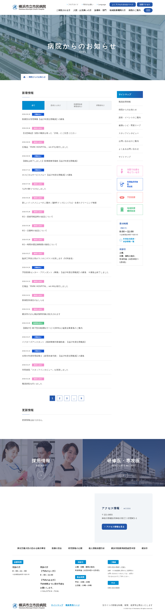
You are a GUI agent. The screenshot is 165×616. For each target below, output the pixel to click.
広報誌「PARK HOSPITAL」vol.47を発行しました (45, 147)
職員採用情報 (125, 102)
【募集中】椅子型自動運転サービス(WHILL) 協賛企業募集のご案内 (52, 328)
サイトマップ (125, 157)
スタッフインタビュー (129, 133)
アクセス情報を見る (115, 527)
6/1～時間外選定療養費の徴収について (39, 244)
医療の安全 (57, 548)
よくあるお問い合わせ (129, 149)
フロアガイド (73, 4)
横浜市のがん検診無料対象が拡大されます (41, 314)
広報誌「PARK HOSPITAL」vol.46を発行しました (45, 286)
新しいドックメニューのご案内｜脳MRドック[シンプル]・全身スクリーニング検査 (59, 203)
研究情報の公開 (75, 548)
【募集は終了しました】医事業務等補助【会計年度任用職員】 (50, 161)
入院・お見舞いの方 (82, 10)
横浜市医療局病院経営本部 (123, 548)
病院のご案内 (135, 10)
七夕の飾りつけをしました (34, 189)
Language (102, 4)
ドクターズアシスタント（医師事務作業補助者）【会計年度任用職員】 (54, 342)
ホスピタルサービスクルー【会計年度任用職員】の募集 (47, 175)
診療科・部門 (100, 10)
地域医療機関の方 (118, 10)
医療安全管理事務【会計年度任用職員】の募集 (43, 119)
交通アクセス (145, 4)
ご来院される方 (63, 10)
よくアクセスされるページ (122, 4)
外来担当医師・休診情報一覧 (129, 240)
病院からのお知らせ (128, 110)
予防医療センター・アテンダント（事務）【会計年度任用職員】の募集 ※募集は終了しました (65, 272)
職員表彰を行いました (32, 384)
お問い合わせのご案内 (129, 141)
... (74, 398)
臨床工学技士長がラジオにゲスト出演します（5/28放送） (48, 258)
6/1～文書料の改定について (34, 231)
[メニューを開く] (148, 10)
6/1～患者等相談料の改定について (37, 217)
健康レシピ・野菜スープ (130, 125)
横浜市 (145, 548)
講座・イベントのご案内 (130, 117)
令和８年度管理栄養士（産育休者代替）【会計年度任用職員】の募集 (53, 356)
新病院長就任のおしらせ (33, 300)
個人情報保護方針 (97, 548)
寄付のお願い (88, 4)
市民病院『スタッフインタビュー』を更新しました (45, 370)
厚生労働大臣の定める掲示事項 (31, 548)
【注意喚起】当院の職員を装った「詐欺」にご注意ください (49, 133)
